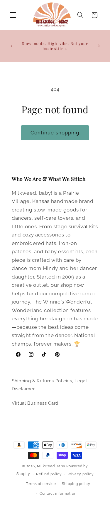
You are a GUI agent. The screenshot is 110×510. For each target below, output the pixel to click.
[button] (13, 15)
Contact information (58, 493)
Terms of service (41, 484)
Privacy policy (81, 474)
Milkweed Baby (51, 466)
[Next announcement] (98, 45)
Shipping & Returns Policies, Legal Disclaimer (49, 384)
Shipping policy (76, 484)
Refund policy (49, 474)
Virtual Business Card (35, 403)
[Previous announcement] (11, 45)
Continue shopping (55, 133)
